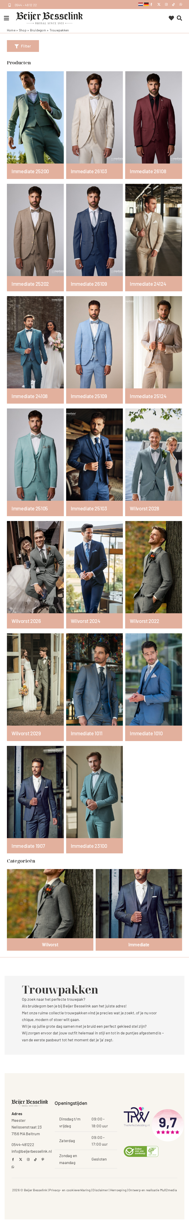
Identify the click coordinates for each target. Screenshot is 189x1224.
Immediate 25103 (89, 508)
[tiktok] (173, 4)
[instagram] (166, 4)
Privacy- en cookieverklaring (69, 1190)
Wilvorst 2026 (26, 621)
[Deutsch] (146, 3)
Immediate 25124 (148, 396)
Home (11, 30)
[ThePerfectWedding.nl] (137, 1108)
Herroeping (118, 1190)
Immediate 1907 (28, 846)
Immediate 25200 (30, 171)
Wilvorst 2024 (85, 621)
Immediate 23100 (89, 846)
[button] (23, 46)
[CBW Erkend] (141, 1148)
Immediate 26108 (148, 171)
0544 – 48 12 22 (26, 5)
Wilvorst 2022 (144, 621)
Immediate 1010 (146, 733)
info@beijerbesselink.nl (32, 1151)
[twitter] (158, 4)
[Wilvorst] (50, 903)
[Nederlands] (140, 3)
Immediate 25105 (30, 508)
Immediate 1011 (87, 733)
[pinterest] (42, 1159)
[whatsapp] (181, 4)
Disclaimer (100, 1190)
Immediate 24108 (30, 396)
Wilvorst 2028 (144, 508)
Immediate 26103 (89, 171)
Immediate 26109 (89, 284)
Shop (23, 30)
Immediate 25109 (89, 396)
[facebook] (151, 4)
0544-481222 (23, 1144)
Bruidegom (38, 30)
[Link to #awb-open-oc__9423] (6, 18)
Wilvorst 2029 (26, 733)
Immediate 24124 (148, 284)
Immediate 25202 (30, 284)
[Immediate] (139, 903)
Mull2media (168, 1190)
